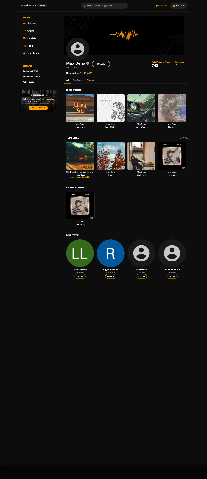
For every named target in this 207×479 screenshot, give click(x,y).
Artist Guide (28, 82)
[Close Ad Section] (54, 93)
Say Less (140, 175)
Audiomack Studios (31, 76)
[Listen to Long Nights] (111, 108)
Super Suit (80, 175)
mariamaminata (172, 269)
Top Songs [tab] (78, 80)
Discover (32, 23)
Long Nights (110, 127)
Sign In (164, 6)
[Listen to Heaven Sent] (141, 108)
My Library (33, 53)
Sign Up (158, 6)
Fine (110, 175)
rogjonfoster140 (110, 269)
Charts (30, 30)
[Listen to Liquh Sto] (80, 108)
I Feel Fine (79, 224)
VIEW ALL (184, 138)
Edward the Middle (82, 177)
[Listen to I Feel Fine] (80, 205)
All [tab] (67, 80)
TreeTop (171, 175)
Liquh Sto (79, 127)
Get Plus (42, 6)
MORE (89, 73)
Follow (101, 64)
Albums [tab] (90, 80)
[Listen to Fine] (111, 156)
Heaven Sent (140, 127)
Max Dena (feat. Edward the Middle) (80, 172)
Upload (180, 5)
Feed (30, 45)
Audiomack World (31, 71)
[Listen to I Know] (172, 108)
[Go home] (28, 5)
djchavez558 (141, 269)
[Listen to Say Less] (141, 156)
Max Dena (80, 124)
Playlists (31, 38)
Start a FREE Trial (38, 108)
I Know (171, 127)
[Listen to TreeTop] (172, 156)
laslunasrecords (80, 269)
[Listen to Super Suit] (80, 156)
